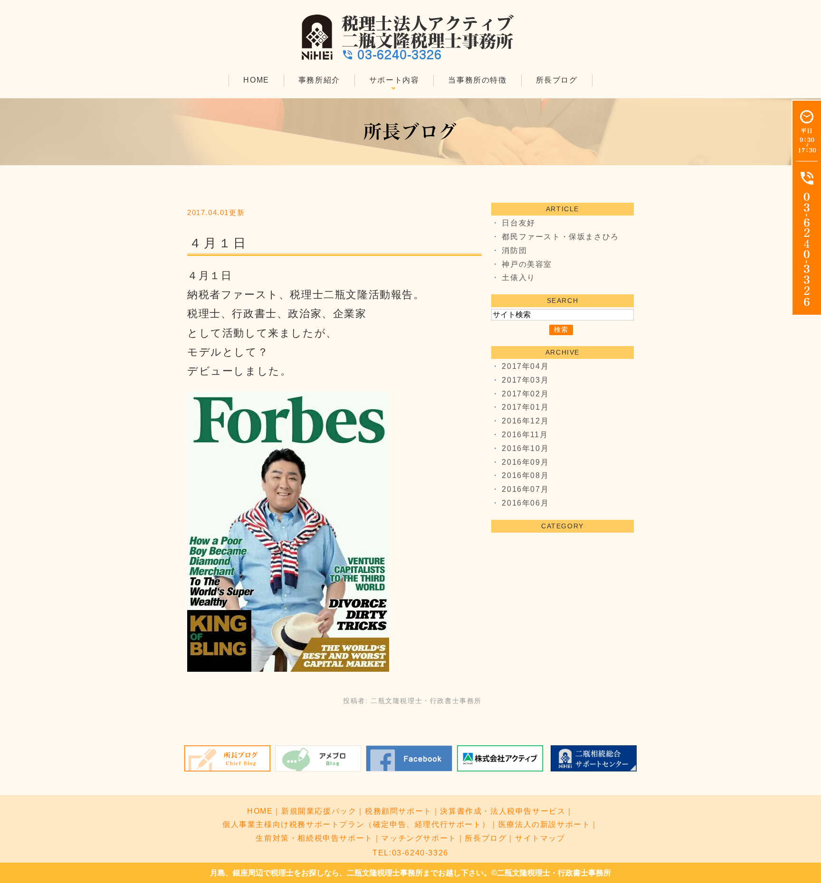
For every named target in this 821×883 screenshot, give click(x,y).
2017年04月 (525, 366)
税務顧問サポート (398, 811)
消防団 (514, 250)
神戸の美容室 (527, 264)
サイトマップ (540, 838)
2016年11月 (525, 435)
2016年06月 (525, 503)
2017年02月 (525, 394)
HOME (256, 80)
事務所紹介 (319, 80)
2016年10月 (525, 448)
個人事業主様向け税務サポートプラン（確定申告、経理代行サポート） (356, 824)
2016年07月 (525, 489)
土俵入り (518, 277)
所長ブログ (557, 80)
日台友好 (518, 223)
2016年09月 (525, 462)
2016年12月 (525, 421)
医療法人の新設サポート (544, 824)
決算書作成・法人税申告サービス (502, 811)
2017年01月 (525, 407)
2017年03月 (525, 380)
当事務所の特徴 (477, 80)
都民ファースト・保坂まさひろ (560, 237)
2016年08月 (525, 475)
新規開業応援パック (318, 811)
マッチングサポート (418, 838)
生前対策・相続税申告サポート (314, 838)
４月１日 (218, 243)
